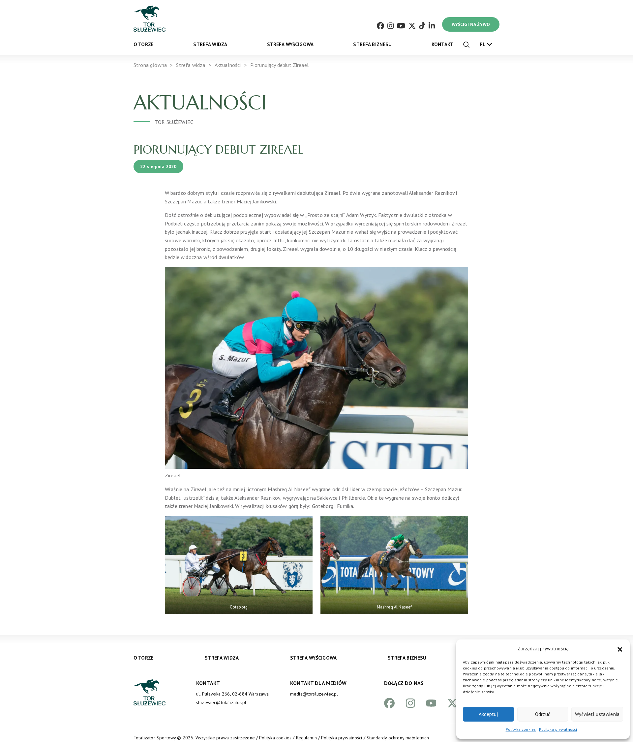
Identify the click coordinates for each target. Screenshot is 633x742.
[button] (620, 648)
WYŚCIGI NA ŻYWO (471, 24)
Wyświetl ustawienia (597, 714)
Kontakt (442, 44)
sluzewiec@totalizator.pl (221, 702)
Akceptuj (488, 714)
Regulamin (306, 738)
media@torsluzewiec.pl (314, 694)
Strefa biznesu (372, 44)
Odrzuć (542, 714)
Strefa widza (210, 44)
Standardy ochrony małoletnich (398, 738)
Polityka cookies (521, 729)
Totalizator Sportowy (155, 738)
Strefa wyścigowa (290, 44)
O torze (144, 44)
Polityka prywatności (558, 729)
